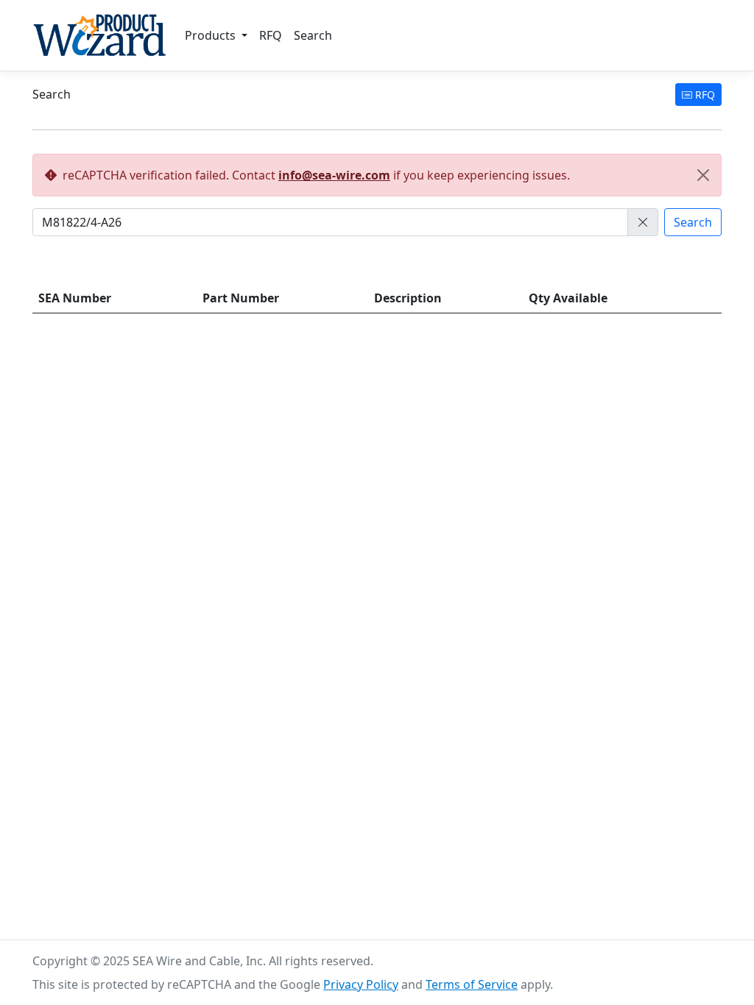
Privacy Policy (360, 984)
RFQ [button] (703, 95)
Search (313, 35)
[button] (642, 222)
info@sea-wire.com (334, 175)
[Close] (703, 175)
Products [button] (212, 35)
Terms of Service (472, 984)
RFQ (270, 35)
